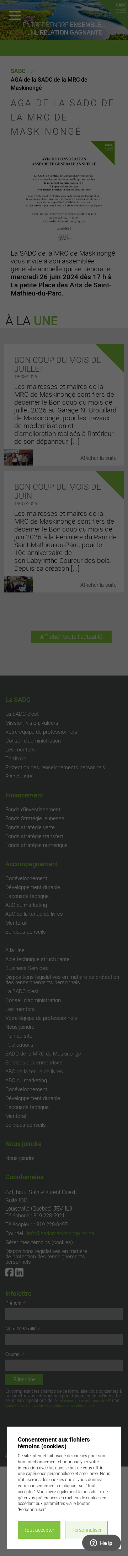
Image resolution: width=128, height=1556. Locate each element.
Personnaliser (86, 1529)
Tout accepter (39, 1529)
